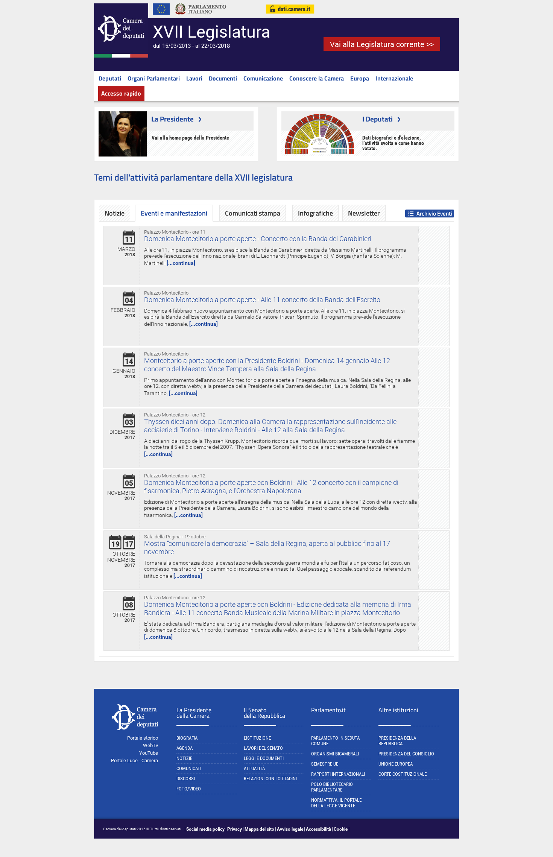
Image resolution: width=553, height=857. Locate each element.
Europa (359, 78)
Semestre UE (324, 764)
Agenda (184, 748)
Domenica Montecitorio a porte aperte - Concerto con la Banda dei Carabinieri (257, 239)
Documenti (223, 78)
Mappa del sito (259, 829)
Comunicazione (263, 78)
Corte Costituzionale (402, 774)
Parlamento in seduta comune (335, 740)
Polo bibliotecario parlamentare (332, 787)
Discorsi (185, 778)
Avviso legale (290, 829)
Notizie (115, 213)
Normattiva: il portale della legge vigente (336, 802)
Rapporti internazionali (338, 774)
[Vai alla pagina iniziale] (121, 56)
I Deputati (377, 118)
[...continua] (181, 263)
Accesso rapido (121, 93)
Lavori (194, 78)
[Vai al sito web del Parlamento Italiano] (200, 16)
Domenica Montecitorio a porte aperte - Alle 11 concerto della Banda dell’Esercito (262, 300)
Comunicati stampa (252, 213)
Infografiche (315, 213)
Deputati (110, 78)
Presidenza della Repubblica (397, 740)
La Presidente (172, 118)
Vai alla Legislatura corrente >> (382, 44)
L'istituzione (257, 738)
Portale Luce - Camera (134, 760)
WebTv (150, 745)
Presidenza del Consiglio (406, 754)
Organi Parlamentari (154, 78)
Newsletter (364, 213)
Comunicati (188, 768)
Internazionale (394, 78)
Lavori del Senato (263, 748)
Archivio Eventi (434, 213)
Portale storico (142, 738)
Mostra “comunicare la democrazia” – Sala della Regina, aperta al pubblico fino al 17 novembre (267, 547)
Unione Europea (395, 764)
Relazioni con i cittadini (270, 778)
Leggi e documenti (264, 758)
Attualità (254, 768)
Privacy (234, 829)
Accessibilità (318, 829)
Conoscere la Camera (316, 78)
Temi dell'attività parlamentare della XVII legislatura (193, 177)
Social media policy (205, 829)
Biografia (187, 738)
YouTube (148, 753)
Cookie (341, 829)
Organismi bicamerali (335, 754)
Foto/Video (188, 789)
